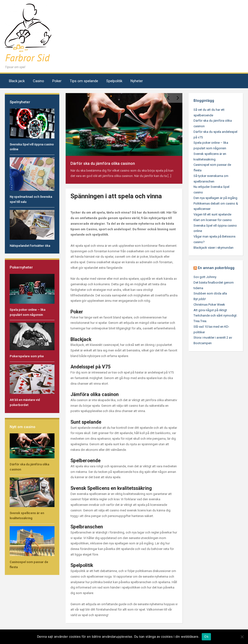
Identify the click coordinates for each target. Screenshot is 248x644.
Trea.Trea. (200, 321)
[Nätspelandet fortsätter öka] (32, 224)
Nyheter (137, 81)
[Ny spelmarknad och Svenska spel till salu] (32, 174)
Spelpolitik (114, 81)
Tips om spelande (84, 81)
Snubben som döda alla (210, 293)
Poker (57, 81)
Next (177, 98)
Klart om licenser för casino (213, 220)
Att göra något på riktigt (210, 310)
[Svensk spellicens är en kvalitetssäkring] (32, 492)
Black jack (17, 81)
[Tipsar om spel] (28, 33)
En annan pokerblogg (216, 268)
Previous (168, 98)
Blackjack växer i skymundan (213, 247)
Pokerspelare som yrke (27, 356)
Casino (38, 81)
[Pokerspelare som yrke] (32, 336)
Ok (206, 636)
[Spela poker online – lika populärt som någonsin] (32, 288)
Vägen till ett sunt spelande (212, 214)
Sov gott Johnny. (205, 277)
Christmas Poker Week (209, 304)
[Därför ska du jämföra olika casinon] (32, 445)
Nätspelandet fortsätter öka (30, 245)
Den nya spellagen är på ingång (215, 198)
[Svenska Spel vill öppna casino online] (32, 123)
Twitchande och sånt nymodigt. (215, 315)
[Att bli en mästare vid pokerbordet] (32, 379)
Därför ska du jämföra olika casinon (102, 163)
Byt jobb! (200, 299)
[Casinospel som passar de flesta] (32, 541)
